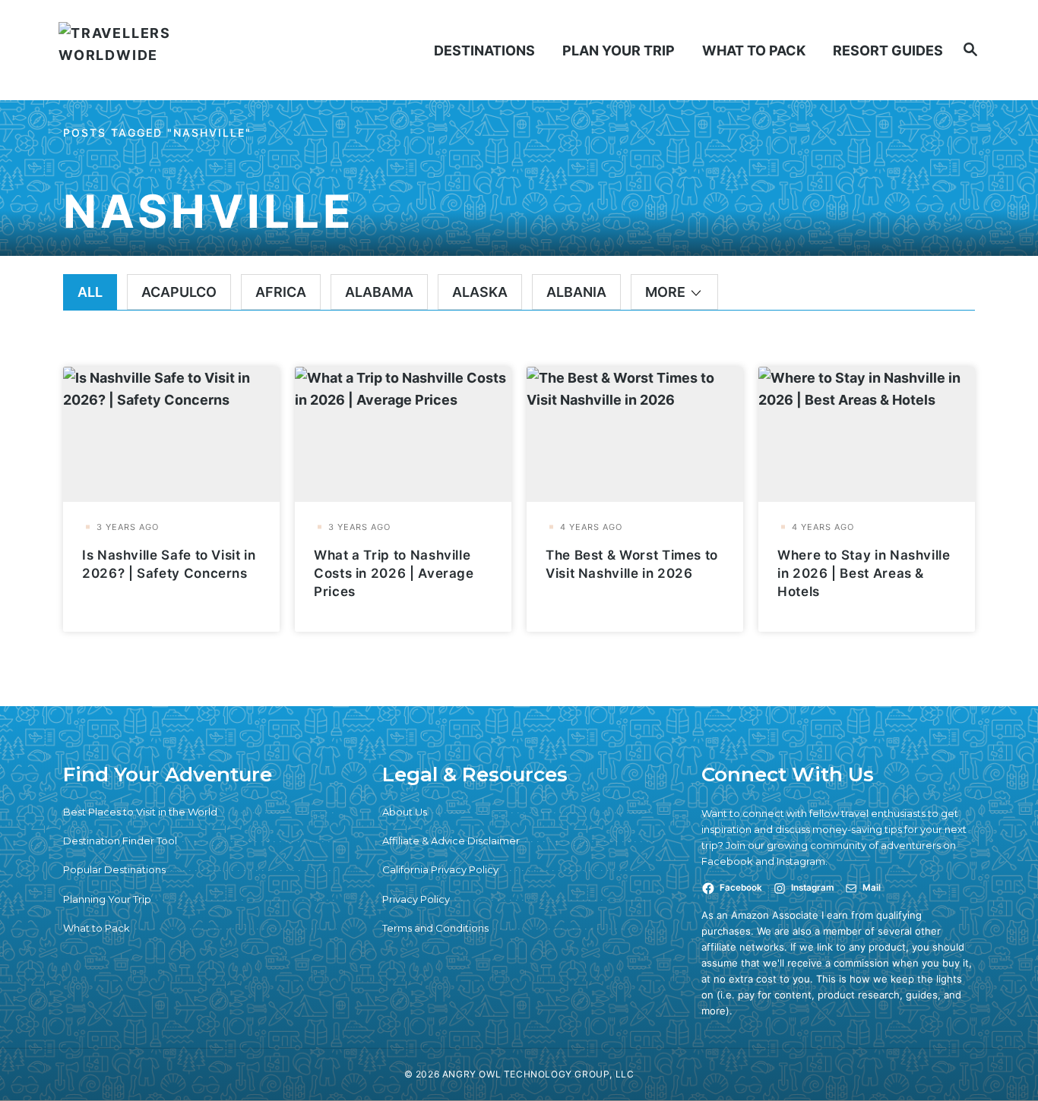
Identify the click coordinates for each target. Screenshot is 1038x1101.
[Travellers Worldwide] (168, 50)
